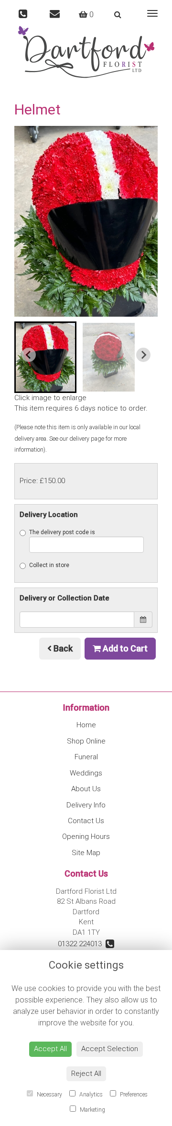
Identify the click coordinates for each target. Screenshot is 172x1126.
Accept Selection (109, 1048)
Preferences (133, 1094)
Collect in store (49, 565)
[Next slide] (143, 355)
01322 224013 (82, 944)
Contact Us (86, 820)
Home (86, 725)
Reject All (86, 1073)
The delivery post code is (62, 532)
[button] (45, 357)
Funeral (86, 757)
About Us (86, 789)
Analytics (90, 1094)
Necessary (48, 1094)
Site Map (86, 852)
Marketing (91, 1109)
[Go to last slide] (29, 355)
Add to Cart (124, 648)
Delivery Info (86, 805)
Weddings (86, 773)
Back (62, 648)
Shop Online (86, 741)
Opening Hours (86, 836)
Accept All (50, 1048)
